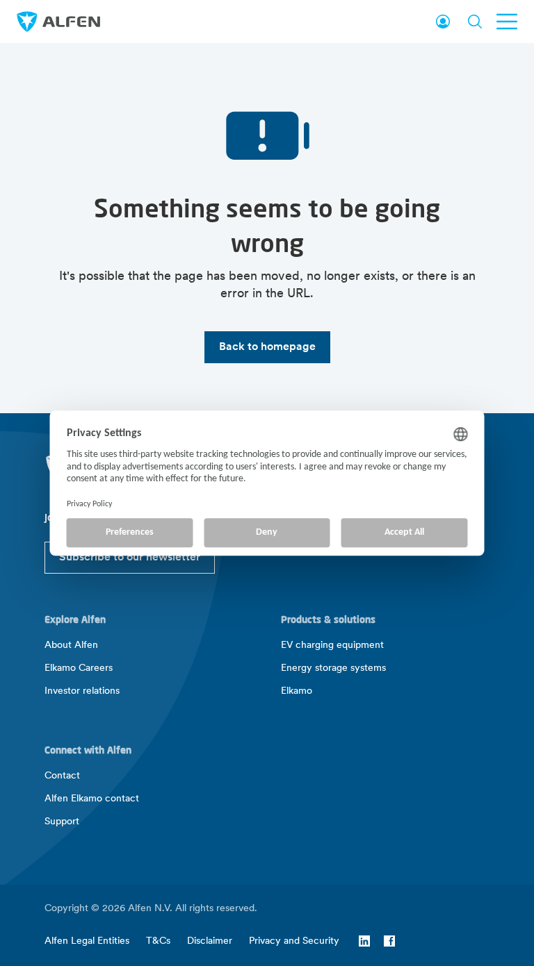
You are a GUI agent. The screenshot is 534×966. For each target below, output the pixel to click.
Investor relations (82, 691)
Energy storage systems (333, 668)
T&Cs (158, 941)
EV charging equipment (332, 645)
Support (61, 822)
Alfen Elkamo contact (91, 799)
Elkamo (296, 691)
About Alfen (71, 645)
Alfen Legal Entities (86, 941)
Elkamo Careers (78, 668)
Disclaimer (209, 941)
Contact (62, 776)
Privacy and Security (294, 941)
